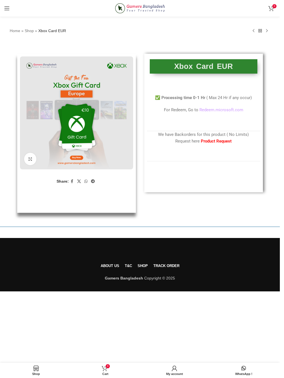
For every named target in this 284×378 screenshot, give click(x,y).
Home (15, 31)
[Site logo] (140, 8)
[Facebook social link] (72, 181)
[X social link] (79, 181)
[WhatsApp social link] (86, 181)
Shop (29, 31)
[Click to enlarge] (30, 159)
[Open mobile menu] (6, 8)
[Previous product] (253, 31)
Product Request (216, 141)
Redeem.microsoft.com (221, 109)
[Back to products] (260, 31)
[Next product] (266, 31)
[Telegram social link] (93, 181)
